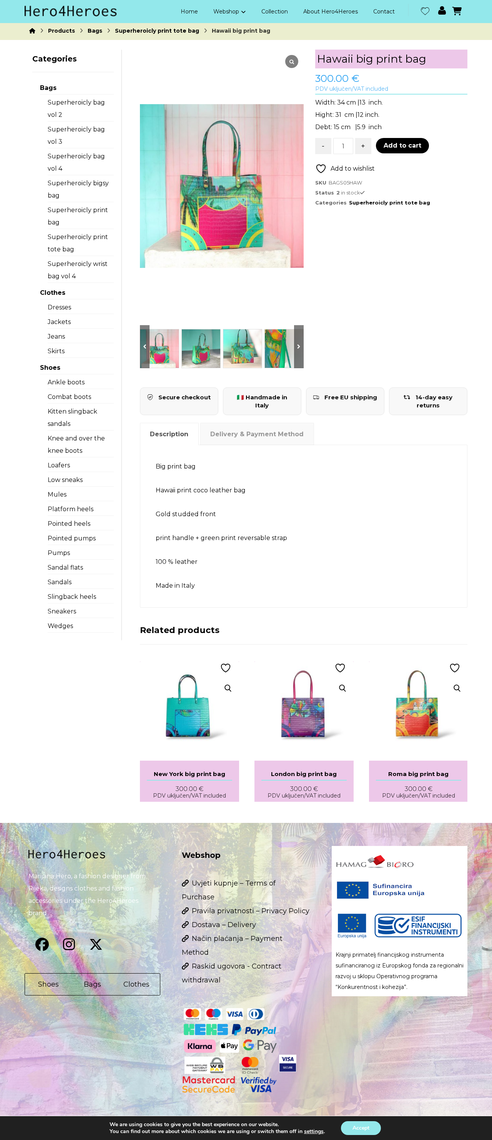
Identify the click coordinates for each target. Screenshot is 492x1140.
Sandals (59, 582)
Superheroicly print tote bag (389, 202)
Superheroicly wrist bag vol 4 (78, 270)
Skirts (56, 351)
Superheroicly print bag (78, 216)
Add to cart (402, 145)
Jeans (56, 336)
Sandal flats (65, 567)
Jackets (59, 322)
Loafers (59, 465)
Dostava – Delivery (224, 925)
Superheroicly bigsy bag (78, 189)
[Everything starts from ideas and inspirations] (71, 11)
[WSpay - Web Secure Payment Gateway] (205, 1065)
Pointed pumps (72, 538)
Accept (360, 1128)
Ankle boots (66, 382)
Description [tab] (169, 434)
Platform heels (70, 509)
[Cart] (457, 10)
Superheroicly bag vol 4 (76, 162)
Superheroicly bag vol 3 (76, 135)
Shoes (50, 367)
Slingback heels (72, 596)
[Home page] (32, 30)
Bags (48, 87)
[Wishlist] (425, 10)
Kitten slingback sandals (72, 417)
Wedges (60, 626)
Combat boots (69, 396)
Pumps (59, 553)
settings (314, 1131)
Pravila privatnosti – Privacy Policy (250, 911)
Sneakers (62, 611)
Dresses (59, 307)
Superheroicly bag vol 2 (76, 108)
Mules (57, 494)
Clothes (52, 292)
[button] (41, 944)
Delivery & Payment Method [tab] (257, 434)
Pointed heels (69, 523)
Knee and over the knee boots (76, 444)
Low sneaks (65, 480)
